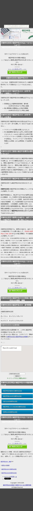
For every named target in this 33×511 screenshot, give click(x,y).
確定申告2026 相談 (6, 461)
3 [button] (18, 40)
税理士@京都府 (6, 465)
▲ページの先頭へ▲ (10, 476)
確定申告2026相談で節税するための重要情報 (17, 485)
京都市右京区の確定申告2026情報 (16, 336)
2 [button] (16, 40)
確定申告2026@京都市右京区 (9, 469)
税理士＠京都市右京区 (10, 412)
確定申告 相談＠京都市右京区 (12, 391)
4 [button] (21, 40)
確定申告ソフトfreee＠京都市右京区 (14, 406)
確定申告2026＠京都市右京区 (12, 396)
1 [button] (13, 40)
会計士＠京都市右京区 (10, 401)
